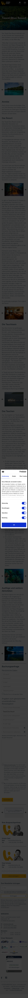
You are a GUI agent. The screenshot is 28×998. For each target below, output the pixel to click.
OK (14, 524)
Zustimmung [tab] (5, 476)
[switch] (24, 508)
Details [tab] (14, 476)
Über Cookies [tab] (23, 476)
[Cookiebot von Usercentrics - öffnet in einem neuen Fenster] (19, 472)
